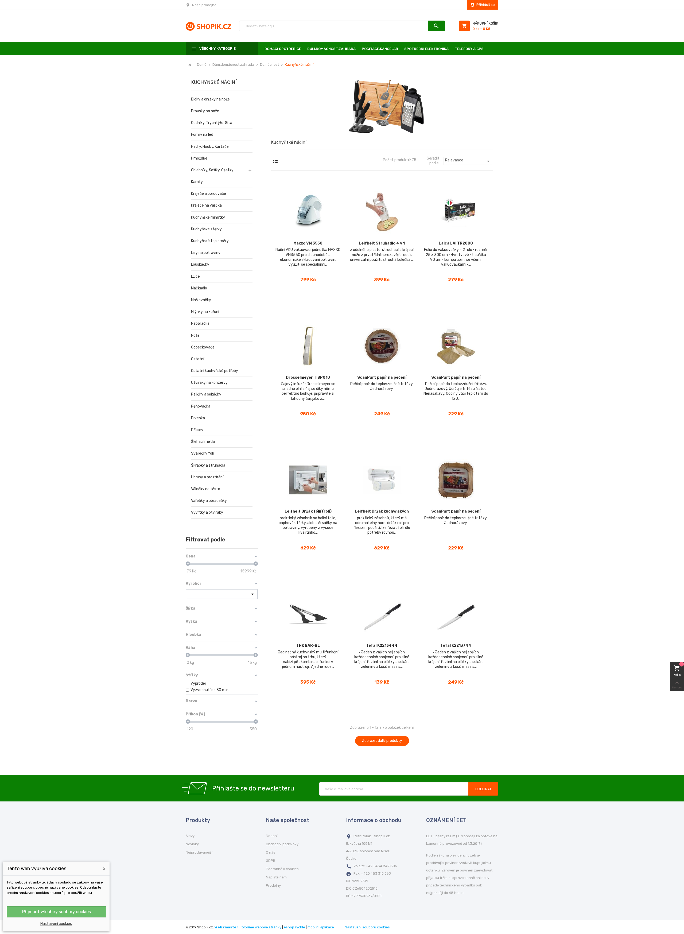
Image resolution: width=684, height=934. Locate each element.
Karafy (197, 182)
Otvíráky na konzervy (209, 382)
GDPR (270, 861)
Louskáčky (200, 264)
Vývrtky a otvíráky (207, 512)
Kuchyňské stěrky (206, 229)
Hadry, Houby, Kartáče (210, 146)
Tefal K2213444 (382, 645)
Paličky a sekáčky (206, 394)
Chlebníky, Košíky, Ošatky (212, 170)
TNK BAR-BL (308, 645)
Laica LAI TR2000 (456, 243)
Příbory (197, 430)
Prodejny (273, 885)
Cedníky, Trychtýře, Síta (211, 123)
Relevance (468, 161)
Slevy (190, 836)
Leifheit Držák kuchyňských (382, 511)
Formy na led (202, 134)
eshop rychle (294, 927)
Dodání (272, 836)
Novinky (192, 844)
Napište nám (276, 877)
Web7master (226, 927)
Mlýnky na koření (205, 311)
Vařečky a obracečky (209, 500)
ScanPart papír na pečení (381, 377)
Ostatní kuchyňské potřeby (214, 371)
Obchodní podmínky (282, 844)
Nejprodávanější (199, 852)
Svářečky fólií (203, 453)
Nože (195, 335)
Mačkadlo (199, 288)
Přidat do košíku (308, 310)
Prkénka (198, 418)
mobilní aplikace (321, 927)
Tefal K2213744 (455, 645)
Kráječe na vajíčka (206, 205)
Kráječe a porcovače (208, 193)
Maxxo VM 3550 (307, 243)
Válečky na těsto (205, 489)
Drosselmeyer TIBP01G (308, 377)
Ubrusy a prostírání (207, 477)
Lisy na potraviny (205, 252)
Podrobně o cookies (282, 869)
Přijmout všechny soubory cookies (56, 911)
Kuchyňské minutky (208, 217)
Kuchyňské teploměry (210, 241)
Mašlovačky (201, 300)
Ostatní (197, 359)
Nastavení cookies (56, 923)
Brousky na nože (205, 111)
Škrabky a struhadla (208, 465)
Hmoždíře (199, 158)
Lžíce (195, 276)
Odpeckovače (203, 347)
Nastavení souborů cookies (367, 927)
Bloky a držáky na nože (210, 99)
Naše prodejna (204, 5)
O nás (270, 852)
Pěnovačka (200, 406)
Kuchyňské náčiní (213, 82)
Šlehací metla (203, 441)
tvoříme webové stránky (261, 927)
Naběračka (200, 323)
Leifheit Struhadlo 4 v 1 (382, 243)
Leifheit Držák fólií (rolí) (308, 511)
